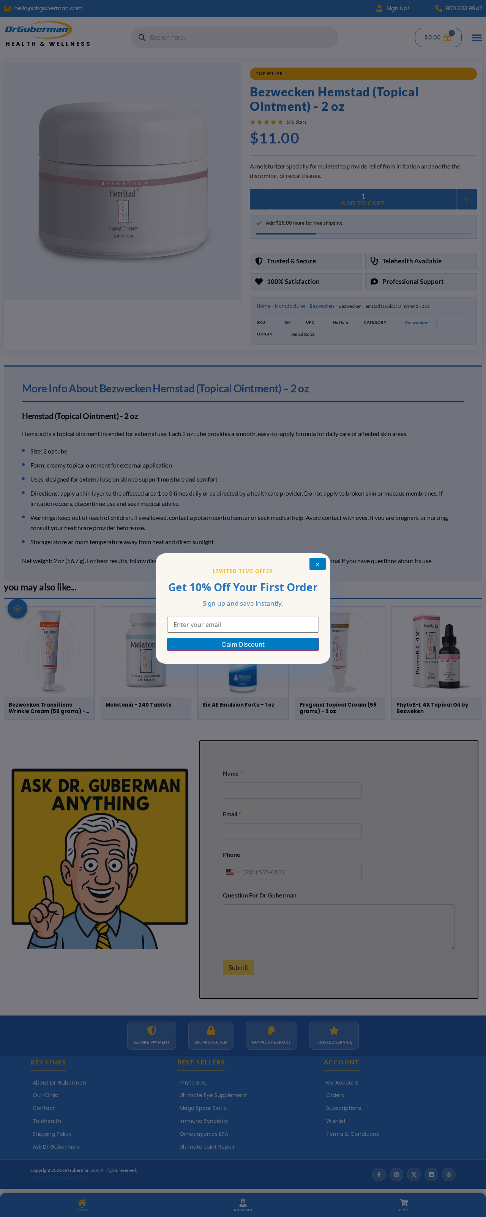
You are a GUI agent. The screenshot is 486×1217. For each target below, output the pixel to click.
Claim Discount (243, 644)
